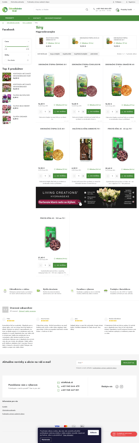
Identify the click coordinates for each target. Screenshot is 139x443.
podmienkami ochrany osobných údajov (105, 368)
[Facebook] (116, 386)
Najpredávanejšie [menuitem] (80, 54)
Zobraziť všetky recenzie (27, 311)
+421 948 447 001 (70, 390)
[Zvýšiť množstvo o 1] (49, 111)
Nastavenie (46, 440)
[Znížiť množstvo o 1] (40, 111)
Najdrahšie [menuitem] (67, 54)
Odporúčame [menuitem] (42, 54)
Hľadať (87, 9)
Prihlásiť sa (128, 363)
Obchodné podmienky (17, 2)
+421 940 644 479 (103, 9)
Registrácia (132, 2)
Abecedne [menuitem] (94, 54)
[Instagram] (121, 386)
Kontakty (4, 2)
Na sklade (18, 60)
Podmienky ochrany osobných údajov (38, 2)
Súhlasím (93, 432)
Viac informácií (68, 435)
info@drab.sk (67, 382)
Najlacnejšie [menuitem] (55, 54)
